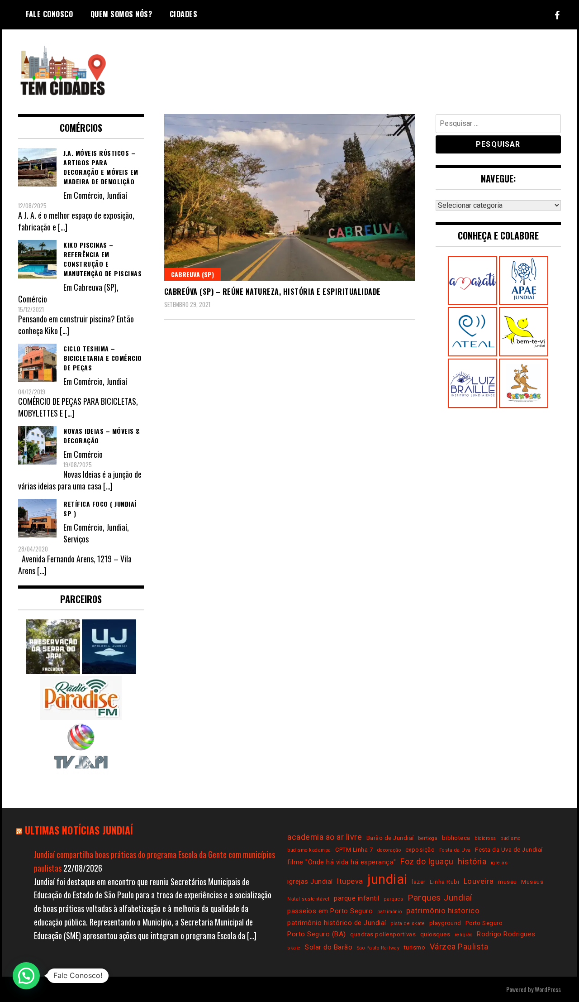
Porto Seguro (484, 923)
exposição (420, 849)
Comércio (88, 195)
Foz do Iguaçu (427, 861)
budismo (510, 838)
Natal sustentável (308, 899)
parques (393, 899)
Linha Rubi (444, 881)
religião (464, 935)
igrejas (499, 863)
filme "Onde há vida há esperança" (341, 862)
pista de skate (407, 923)
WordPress (548, 989)
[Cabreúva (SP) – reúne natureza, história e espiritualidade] (289, 197)
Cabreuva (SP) (192, 274)
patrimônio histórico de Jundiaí (336, 923)
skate (294, 948)
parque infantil (357, 898)
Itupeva (350, 881)
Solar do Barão (328, 947)
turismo (415, 947)
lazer (419, 881)
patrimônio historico (442, 910)
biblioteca (456, 837)
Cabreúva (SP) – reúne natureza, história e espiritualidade (272, 291)
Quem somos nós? (121, 14)
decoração (389, 850)
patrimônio (389, 912)
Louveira (479, 881)
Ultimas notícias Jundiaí (79, 830)
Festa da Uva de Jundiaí (509, 849)
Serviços (76, 539)
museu (507, 881)
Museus (532, 881)
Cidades (184, 14)
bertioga (427, 838)
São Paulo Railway (378, 948)
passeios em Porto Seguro (330, 911)
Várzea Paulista (459, 946)
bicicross (485, 838)
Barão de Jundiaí (390, 837)
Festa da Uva (455, 850)
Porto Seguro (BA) (316, 934)
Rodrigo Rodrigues (506, 934)
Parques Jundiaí (440, 897)
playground (445, 923)
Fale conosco (49, 14)
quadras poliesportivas (383, 934)
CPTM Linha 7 (354, 849)
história (472, 861)
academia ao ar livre (324, 837)
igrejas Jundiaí (310, 881)
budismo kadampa (309, 850)
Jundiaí (116, 195)
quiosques (435, 934)
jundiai (387, 879)
